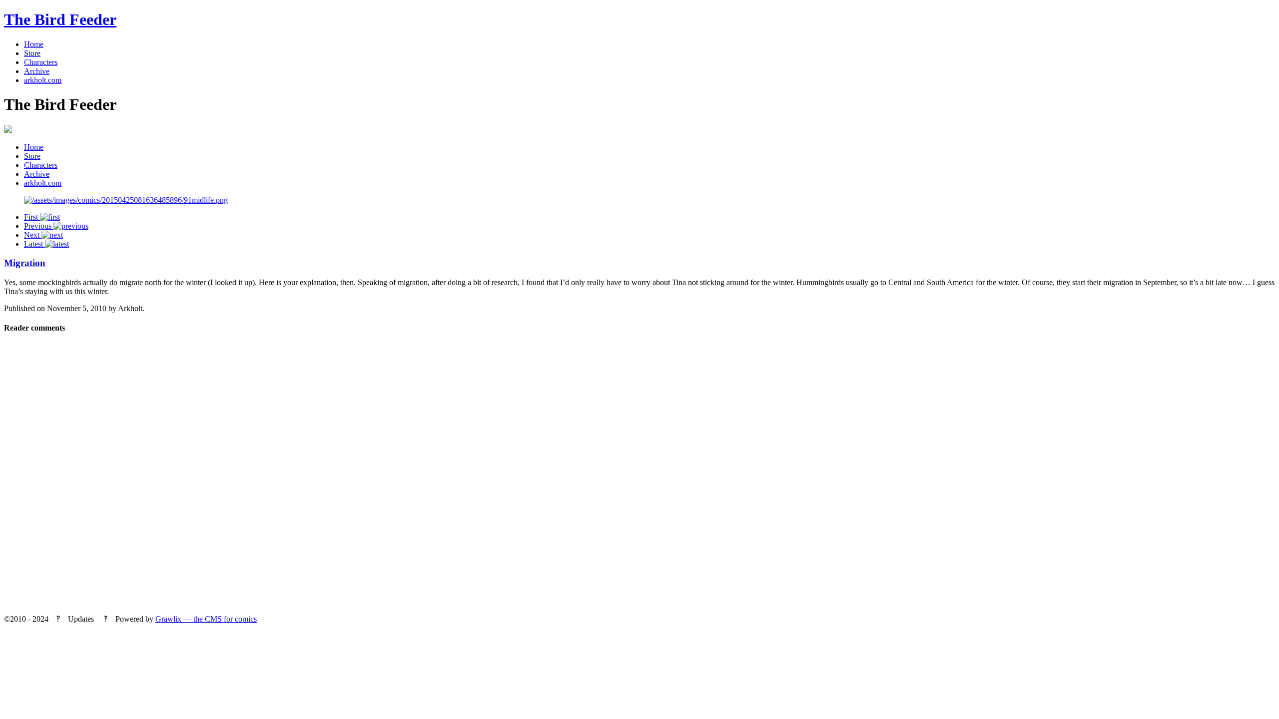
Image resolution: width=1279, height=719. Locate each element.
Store (32, 53)
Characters (40, 62)
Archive (36, 71)
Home (33, 44)
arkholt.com (42, 80)
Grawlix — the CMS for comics (206, 619)
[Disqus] (639, 477)
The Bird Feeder (60, 19)
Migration (24, 263)
